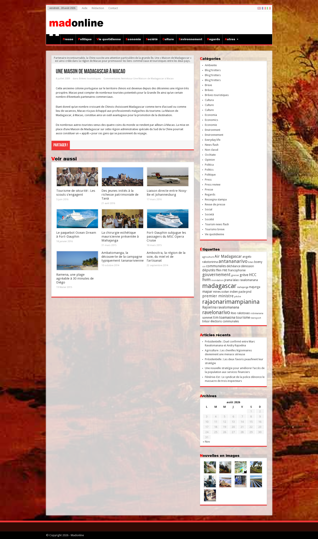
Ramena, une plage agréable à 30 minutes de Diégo (75, 278)
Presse (68, 39)
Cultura (209, 100)
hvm (206, 279)
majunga (254, 287)
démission (247, 266)
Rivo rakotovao (240, 313)
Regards (213, 39)
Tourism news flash (217, 224)
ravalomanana (228, 307)
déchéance (233, 266)
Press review (212, 184)
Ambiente (211, 65)
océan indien (229, 291)
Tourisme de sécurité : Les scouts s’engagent (75, 193)
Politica (209, 164)
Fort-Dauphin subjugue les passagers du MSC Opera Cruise (166, 236)
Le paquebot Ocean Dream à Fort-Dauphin (76, 234)
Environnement (190, 39)
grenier (235, 275)
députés (208, 270)
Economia (211, 115)
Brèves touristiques (90, 78)
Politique (85, 39)
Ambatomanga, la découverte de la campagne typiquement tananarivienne (122, 256)
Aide (84, 8)
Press (208, 179)
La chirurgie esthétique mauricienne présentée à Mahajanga (120, 236)
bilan (251, 262)
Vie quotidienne (108, 39)
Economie (133, 39)
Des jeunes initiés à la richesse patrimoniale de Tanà (119, 194)
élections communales (224, 321)
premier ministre (218, 296)
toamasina (227, 317)
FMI (224, 270)
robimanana (257, 313)
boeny (258, 262)
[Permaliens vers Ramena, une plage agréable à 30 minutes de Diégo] (77, 260)
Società (209, 214)
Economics (211, 120)
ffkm (219, 270)
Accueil (54, 39)
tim (215, 317)
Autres (230, 39)
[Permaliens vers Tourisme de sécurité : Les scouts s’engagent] (77, 176)
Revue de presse (215, 204)
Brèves (209, 90)
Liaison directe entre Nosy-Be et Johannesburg (167, 193)
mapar (207, 291)
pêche (237, 296)
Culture (168, 39)
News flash (211, 144)
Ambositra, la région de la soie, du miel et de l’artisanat (166, 256)
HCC (253, 274)
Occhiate (210, 154)
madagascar (219, 285)
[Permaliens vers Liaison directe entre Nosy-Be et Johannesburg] (167, 176)
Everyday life (212, 139)
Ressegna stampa (216, 199)
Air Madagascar (228, 256)
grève (244, 275)
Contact (113, 8)
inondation (217, 280)
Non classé (211, 149)
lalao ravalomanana (245, 280)
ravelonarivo (216, 312)
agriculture (208, 257)
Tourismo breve (215, 229)
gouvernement (216, 274)
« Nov (206, 441)
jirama (228, 280)
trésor (206, 321)
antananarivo (232, 261)
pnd (248, 291)
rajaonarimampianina (231, 301)
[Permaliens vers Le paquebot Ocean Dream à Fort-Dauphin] (77, 218)
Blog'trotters (213, 70)
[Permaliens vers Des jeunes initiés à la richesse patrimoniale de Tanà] (122, 176)
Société (152, 39)
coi (204, 266)
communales (216, 266)
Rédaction (98, 8)
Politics (209, 169)
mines (217, 291)
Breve (208, 85)
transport (256, 318)
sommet (207, 317)
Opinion (210, 159)
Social (208, 209)
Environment (212, 129)
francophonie (237, 270)
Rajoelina (209, 307)
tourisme (243, 317)
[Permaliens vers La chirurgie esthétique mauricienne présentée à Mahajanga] (122, 218)
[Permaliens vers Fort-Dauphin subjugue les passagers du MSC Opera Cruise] (167, 218)
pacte (242, 291)
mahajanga (242, 287)
